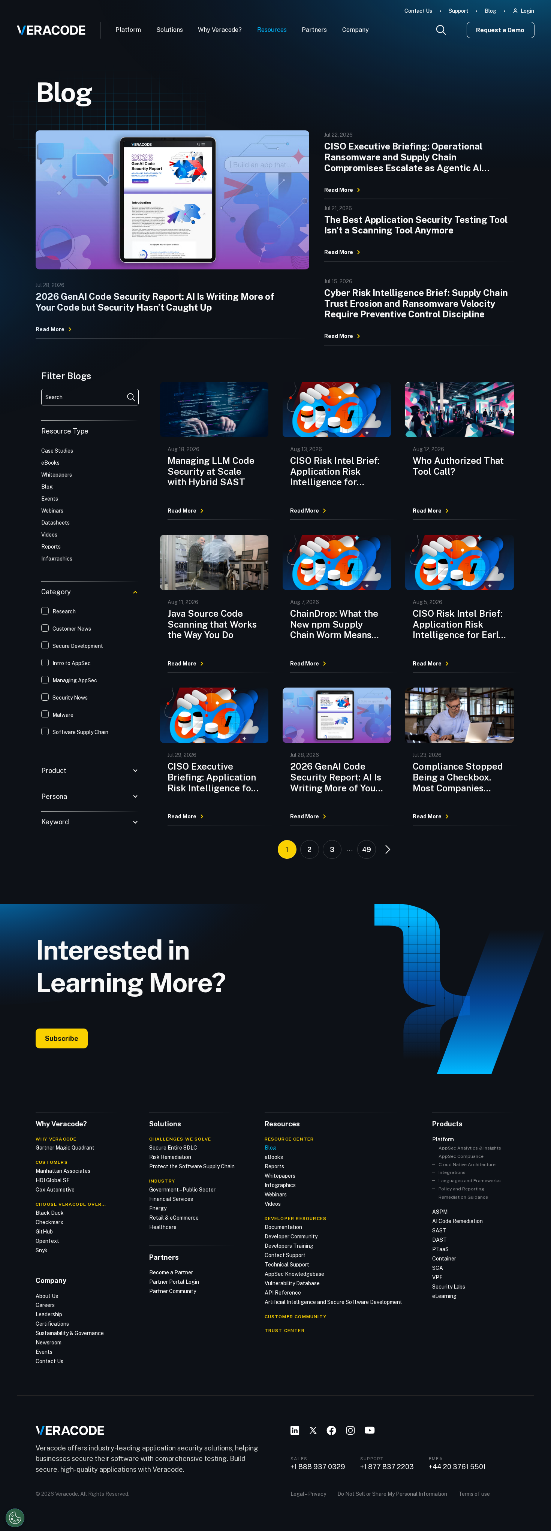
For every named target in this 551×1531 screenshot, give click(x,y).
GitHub (44, 1232)
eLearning (444, 1296)
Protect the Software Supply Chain (192, 1166)
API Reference (283, 1293)
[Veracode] (48, 27)
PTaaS (440, 1249)
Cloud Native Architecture (467, 1164)
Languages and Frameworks (470, 1180)
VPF (437, 1277)
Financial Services (171, 1199)
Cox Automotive (55, 1190)
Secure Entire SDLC (173, 1148)
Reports (274, 1166)
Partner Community (172, 1291)
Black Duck (50, 1213)
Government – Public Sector (182, 1190)
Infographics (280, 1185)
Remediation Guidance (463, 1197)
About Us (47, 1296)
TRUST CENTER (285, 1330)
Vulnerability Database (292, 1283)
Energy (157, 1208)
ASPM (440, 1212)
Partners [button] (314, 29)
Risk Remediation (170, 1157)
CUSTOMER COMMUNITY (296, 1316)
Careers (45, 1305)
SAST (439, 1230)
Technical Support (287, 1265)
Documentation (283, 1227)
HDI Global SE (53, 1180)
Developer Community (291, 1236)
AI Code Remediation (457, 1221)
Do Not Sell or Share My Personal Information (392, 1494)
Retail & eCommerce (174, 1218)
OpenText (47, 1241)
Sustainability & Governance (70, 1333)
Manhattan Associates (63, 1171)
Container (444, 1259)
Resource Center (289, 1139)
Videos (273, 1204)
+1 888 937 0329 (317, 1467)
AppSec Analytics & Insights (470, 1148)
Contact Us (418, 11)
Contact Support (285, 1255)
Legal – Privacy (308, 1494)
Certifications (52, 1324)
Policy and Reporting (461, 1189)
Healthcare (163, 1227)
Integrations (452, 1172)
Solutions (169, 29)
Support (458, 11)
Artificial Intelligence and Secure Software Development (333, 1302)
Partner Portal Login (174, 1282)
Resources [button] (272, 29)
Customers (52, 1162)
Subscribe (61, 1038)
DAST (439, 1240)
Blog (490, 11)
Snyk (42, 1250)
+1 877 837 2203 (387, 1467)
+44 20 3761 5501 (457, 1467)
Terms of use (474, 1494)
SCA (437, 1268)
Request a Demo (500, 30)
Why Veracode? (220, 29)
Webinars (276, 1195)
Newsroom (48, 1343)
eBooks (274, 1157)
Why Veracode (56, 1139)
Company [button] (355, 29)
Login (527, 11)
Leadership (49, 1314)
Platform (128, 29)
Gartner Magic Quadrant (65, 1148)
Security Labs (448, 1287)
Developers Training (289, 1246)
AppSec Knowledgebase (294, 1274)
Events (44, 1352)
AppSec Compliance (461, 1156)
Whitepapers (280, 1176)
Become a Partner (171, 1272)
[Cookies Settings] (15, 1518)
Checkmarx (49, 1222)
